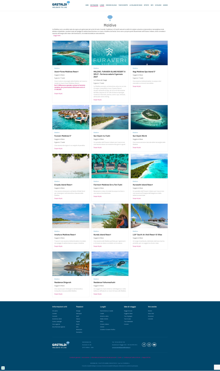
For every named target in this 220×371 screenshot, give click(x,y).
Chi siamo (55, 311)
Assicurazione (85, 357)
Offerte (146, 5)
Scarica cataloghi (57, 321)
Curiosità (54, 316)
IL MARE (102, 5)
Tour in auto (127, 319)
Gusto (77, 324)
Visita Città (151, 313)
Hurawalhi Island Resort (143, 185)
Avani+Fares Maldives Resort (66, 72)
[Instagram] (149, 345)
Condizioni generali (75, 357)
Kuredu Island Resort (102, 235)
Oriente (102, 327)
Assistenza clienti (57, 319)
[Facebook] (144, 345)
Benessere (79, 329)
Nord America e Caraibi (106, 311)
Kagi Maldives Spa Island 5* (144, 72)
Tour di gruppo (128, 316)
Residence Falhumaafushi (104, 282)
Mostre (150, 311)
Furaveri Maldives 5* (62, 136)
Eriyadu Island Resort (63, 185)
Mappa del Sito (146, 357)
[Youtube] (154, 345)
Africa (101, 321)
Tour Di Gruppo (123, 5)
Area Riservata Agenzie (58, 327)
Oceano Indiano (104, 324)
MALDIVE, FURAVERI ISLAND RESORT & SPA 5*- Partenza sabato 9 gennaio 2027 (109, 74)
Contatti (54, 313)
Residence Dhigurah (62, 282)
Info (152, 5)
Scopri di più (58, 93)
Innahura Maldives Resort (65, 235)
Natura (78, 319)
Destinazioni (94, 5)
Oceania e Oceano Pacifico (107, 329)
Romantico (79, 332)
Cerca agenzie (56, 324)
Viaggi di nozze (128, 311)
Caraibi (102, 313)
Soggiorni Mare (128, 313)
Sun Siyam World (140, 136)
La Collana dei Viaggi (136, 5)
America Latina (104, 316)
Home (87, 5)
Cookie (120, 357)
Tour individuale (128, 321)
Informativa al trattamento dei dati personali (103, 357)
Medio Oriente (104, 319)
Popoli (78, 321)
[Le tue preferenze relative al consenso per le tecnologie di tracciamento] (3, 368)
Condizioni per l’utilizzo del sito (131, 357)
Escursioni (151, 316)
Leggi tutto (56, 35)
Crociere (126, 324)
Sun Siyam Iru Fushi (102, 136)
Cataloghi (158, 5)
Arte (77, 327)
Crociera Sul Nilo (111, 5)
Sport (77, 316)
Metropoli (79, 313)
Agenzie (165, 5)
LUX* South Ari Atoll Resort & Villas (147, 235)
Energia (78, 311)
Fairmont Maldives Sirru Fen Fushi (108, 185)
